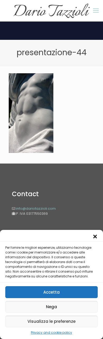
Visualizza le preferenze (51, 321)
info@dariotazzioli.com (35, 208)
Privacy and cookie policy (51, 332)
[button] (95, 236)
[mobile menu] (95, 10)
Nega (51, 307)
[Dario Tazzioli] (51, 11)
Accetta (51, 292)
